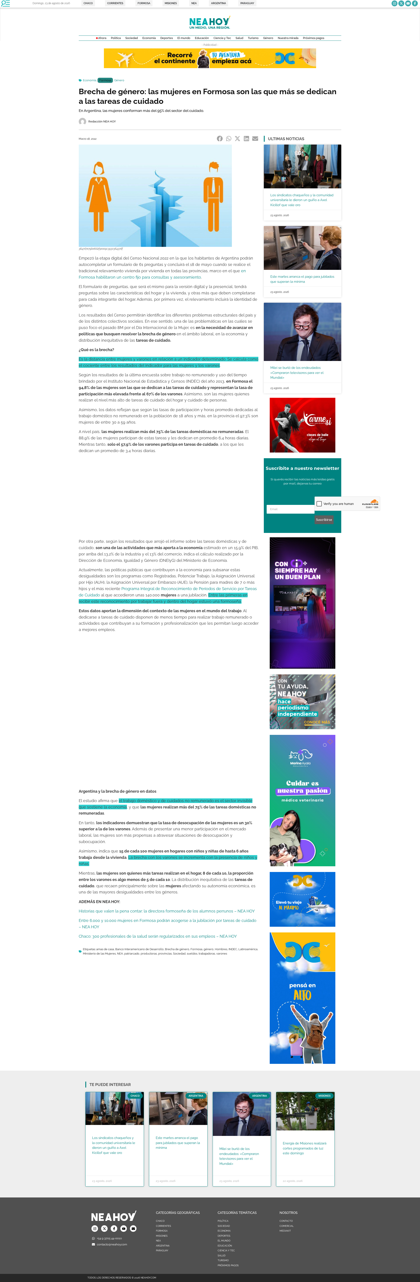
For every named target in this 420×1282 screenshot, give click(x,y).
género (209, 949)
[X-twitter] (401, 3)
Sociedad (179, 953)
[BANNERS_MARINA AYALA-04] (302, 865)
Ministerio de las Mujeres (99, 953)
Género (119, 80)
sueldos (192, 953)
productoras (149, 953)
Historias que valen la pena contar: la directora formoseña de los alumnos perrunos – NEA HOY (167, 911)
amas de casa (105, 949)
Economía (89, 80)
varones (221, 953)
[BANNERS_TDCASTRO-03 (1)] (302, 925)
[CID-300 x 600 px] (302, 667)
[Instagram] (394, 3)
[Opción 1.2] (302, 728)
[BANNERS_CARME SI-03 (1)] (302, 451)
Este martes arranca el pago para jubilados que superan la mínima (178, 1143)
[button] (220, 138)
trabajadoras (207, 953)
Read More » (100, 1158)
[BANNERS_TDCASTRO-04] (302, 1062)
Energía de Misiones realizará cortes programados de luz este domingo (304, 1148)
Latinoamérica (247, 949)
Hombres (221, 949)
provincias (165, 953)
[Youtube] (408, 3)
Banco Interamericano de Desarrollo (139, 949)
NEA (120, 953)
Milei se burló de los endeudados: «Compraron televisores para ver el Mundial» (297, 373)
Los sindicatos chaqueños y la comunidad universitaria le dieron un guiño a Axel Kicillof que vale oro (301, 200)
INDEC (233, 949)
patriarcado (131, 953)
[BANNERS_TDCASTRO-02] (210, 67)
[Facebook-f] (415, 3)
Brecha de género (177, 949)
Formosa (105, 80)
